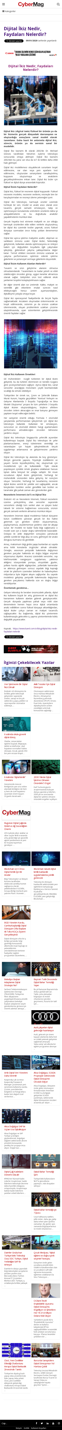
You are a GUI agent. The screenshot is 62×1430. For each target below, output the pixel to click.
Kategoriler (10, 11)
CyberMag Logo (41, 15)
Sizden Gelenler (10, 15)
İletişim (25, 15)
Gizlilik (26, 1428)
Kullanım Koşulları (38, 1428)
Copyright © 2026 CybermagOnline (5, 1423)
